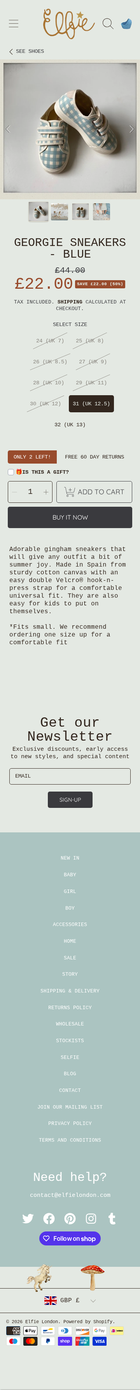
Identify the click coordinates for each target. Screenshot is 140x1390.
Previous (8, 129)
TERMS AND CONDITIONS (70, 1140)
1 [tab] (52, 178)
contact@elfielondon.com (70, 1195)
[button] (13, 23)
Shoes (30, 51)
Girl (70, 892)
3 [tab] (76, 178)
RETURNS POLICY (70, 1008)
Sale (70, 958)
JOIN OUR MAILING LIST (70, 1107)
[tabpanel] (70, 129)
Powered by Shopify (87, 1322)
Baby (70, 875)
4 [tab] (87, 178)
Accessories (70, 925)
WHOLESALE (70, 1024)
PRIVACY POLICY (70, 1124)
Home (70, 941)
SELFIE (70, 1057)
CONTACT (70, 1091)
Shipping (70, 302)
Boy (70, 908)
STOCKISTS (70, 1041)
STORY (70, 974)
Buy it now (70, 517)
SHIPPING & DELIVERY (70, 991)
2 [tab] (64, 178)
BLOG (70, 1074)
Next (132, 129)
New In (70, 858)
